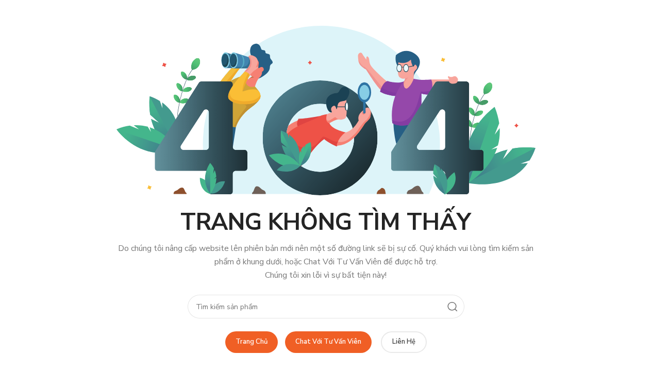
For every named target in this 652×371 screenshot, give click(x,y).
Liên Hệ (403, 341)
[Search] (452, 306)
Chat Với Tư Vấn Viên (328, 341)
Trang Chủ (252, 341)
